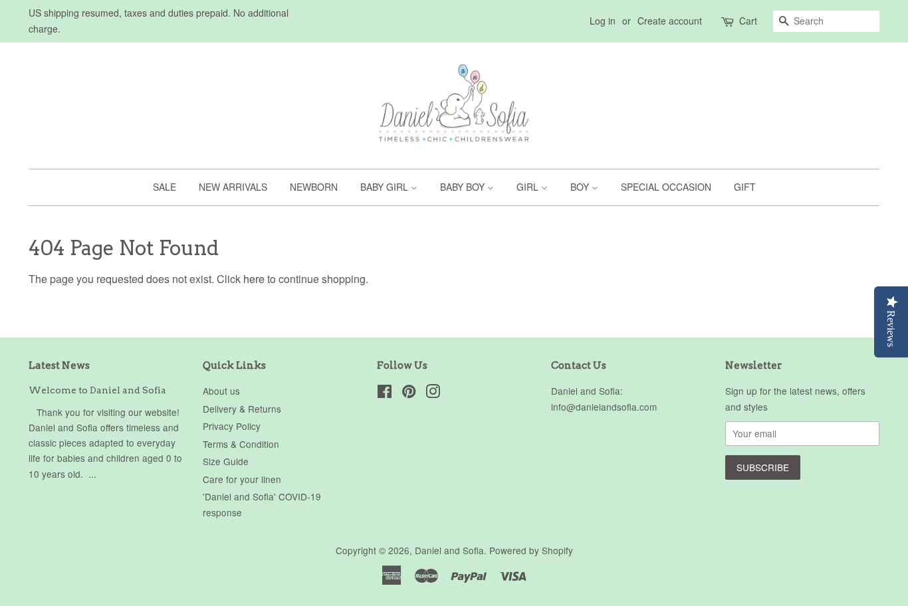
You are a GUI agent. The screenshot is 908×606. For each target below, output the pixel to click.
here (254, 278)
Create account (669, 20)
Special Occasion (666, 186)
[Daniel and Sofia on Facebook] (384, 393)
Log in (603, 20)
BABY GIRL (385, 186)
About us (221, 390)
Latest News (59, 365)
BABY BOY (463, 186)
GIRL (528, 186)
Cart (748, 20)
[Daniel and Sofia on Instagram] (432, 393)
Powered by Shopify (531, 550)
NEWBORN (314, 186)
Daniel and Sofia (449, 550)
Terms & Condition (241, 444)
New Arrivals (233, 186)
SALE (164, 186)
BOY (581, 186)
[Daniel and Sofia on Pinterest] (408, 393)
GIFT (745, 186)
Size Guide (226, 461)
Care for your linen (242, 479)
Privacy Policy (232, 426)
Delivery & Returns (242, 408)
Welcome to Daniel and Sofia (97, 390)
